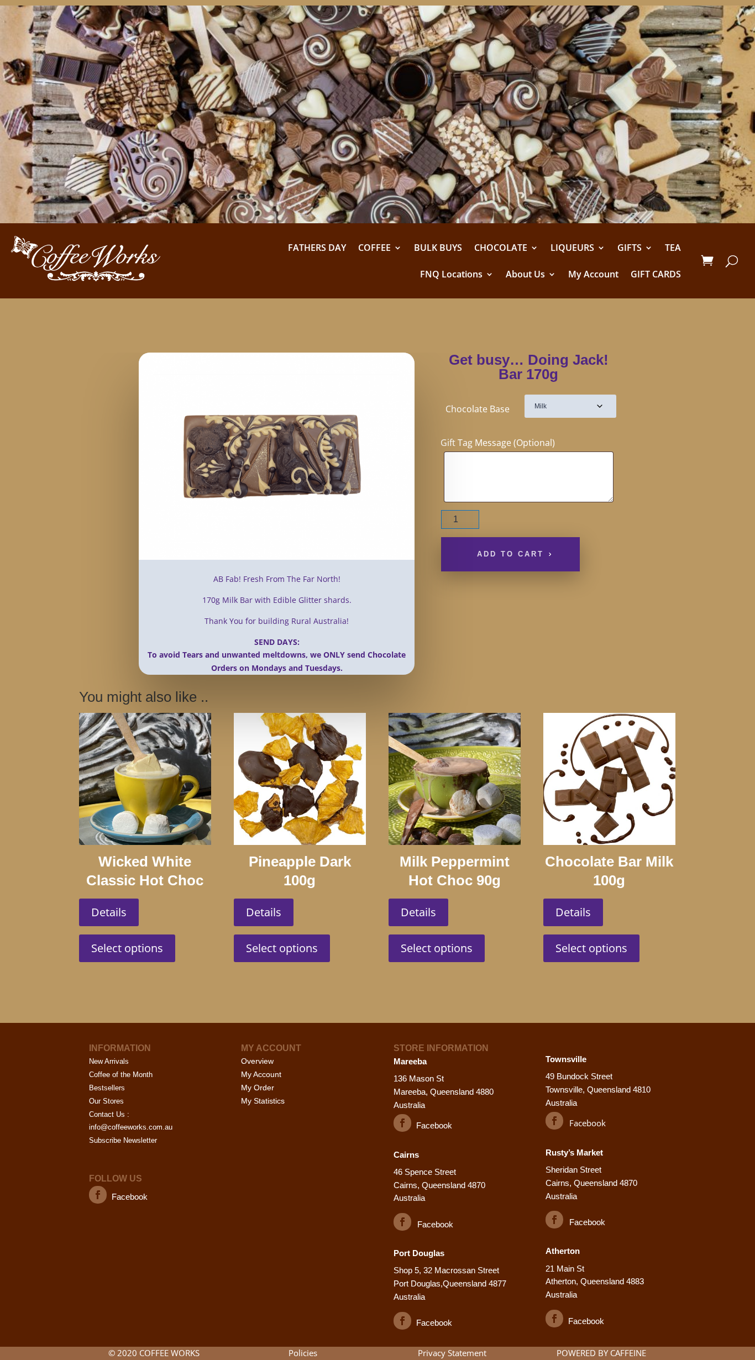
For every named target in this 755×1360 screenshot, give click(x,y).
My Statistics (263, 1100)
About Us (525, 274)
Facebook (130, 1196)
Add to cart (510, 554)
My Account (593, 274)
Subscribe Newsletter (123, 1140)
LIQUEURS (572, 247)
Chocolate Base (477, 409)
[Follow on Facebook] (98, 1195)
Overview (257, 1061)
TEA (673, 247)
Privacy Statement (452, 1352)
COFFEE (374, 247)
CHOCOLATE (500, 247)
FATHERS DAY (317, 247)
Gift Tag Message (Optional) (498, 443)
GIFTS (629, 247)
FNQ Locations (451, 274)
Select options (127, 948)
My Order (257, 1087)
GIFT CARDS (656, 274)
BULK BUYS (438, 247)
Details (109, 912)
